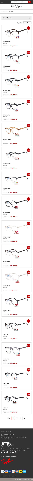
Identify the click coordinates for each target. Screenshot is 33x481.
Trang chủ (4, 11)
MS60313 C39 (6, 90)
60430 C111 (6, 359)
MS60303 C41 (6, 261)
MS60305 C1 (6, 212)
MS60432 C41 (6, 42)
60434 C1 (5, 334)
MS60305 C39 (6, 188)
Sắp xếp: (19, 23)
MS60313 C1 (6, 115)
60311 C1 (5, 408)
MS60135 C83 (6, 286)
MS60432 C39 (6, 66)
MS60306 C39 (6, 164)
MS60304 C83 (6, 237)
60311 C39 (6, 383)
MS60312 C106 (7, 139)
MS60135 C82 (6, 310)
